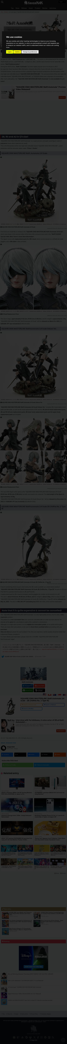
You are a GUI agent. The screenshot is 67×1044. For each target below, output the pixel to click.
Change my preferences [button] (30, 52)
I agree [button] (10, 52)
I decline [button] (17, 52)
